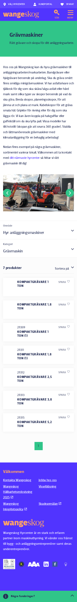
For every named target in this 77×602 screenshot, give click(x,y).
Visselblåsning (47, 486)
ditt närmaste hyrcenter (25, 157)
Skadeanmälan (48, 503)
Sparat (70, 4)
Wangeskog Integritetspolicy (13, 506)
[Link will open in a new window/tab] (9, 564)
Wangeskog (21, 14)
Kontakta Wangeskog (17, 480)
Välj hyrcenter (16, 4)
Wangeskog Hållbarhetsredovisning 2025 (17, 492)
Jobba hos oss (48, 480)
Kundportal (45, 4)
